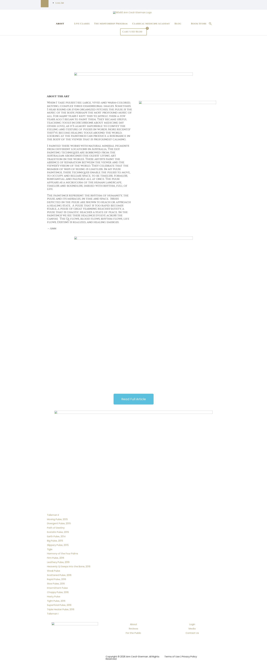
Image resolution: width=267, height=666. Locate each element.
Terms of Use (172, 656)
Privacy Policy (189, 656)
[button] (210, 24)
